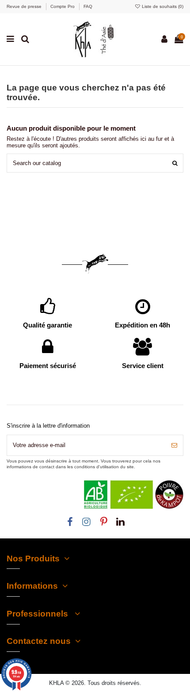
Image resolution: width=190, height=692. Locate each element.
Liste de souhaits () (162, 6)
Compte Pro (63, 6)
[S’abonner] (174, 445)
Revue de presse (25, 6)
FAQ (88, 6)
